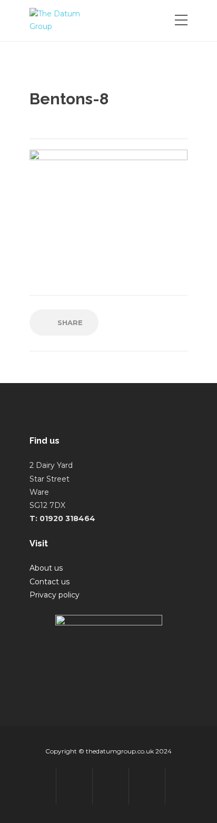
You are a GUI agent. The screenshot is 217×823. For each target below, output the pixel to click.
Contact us (49, 581)
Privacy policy (54, 595)
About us (46, 568)
